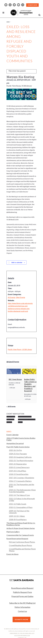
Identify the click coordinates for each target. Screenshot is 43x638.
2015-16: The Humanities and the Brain (21, 485)
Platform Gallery (13, 532)
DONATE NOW (32, 5)
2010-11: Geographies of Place (20, 507)
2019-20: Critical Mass (17, 471)
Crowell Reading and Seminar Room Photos (22, 550)
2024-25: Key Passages (18, 454)
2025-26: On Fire (15, 450)
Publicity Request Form (22, 592)
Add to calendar (16, 262)
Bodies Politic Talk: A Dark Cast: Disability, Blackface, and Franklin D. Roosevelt (31, 385)
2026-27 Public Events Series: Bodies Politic (20, 439)
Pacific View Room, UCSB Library (20, 349)
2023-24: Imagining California (20, 457)
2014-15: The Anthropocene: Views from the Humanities (22, 491)
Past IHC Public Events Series (18, 447)
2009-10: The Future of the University (19, 512)
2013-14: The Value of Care (19, 495)
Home (8, 21)
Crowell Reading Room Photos (20, 545)
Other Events (20, 297)
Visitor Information (22, 607)
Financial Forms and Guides (22, 596)
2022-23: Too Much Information (21, 461)
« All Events (11, 406)
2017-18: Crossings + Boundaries (21, 478)
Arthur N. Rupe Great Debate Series (20, 528)
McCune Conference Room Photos (22, 542)
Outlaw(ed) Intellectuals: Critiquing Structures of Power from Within (26, 419)
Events (8, 431)
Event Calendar (12, 435)
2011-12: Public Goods (17, 504)
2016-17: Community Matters (20, 481)
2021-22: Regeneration (18, 464)
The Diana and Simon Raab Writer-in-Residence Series (20, 524)
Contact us (22, 611)
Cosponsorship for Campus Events (20, 535)
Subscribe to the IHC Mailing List (22, 603)
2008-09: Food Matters (18, 520)
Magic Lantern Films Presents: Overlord (10, 419)
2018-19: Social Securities (18, 474)
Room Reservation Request (17, 539)
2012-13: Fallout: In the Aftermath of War (22, 500)
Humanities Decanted (15, 443)
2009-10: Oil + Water (17, 516)
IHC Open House (15, 379)
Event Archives (12, 554)
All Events (11, 297)
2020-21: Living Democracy (19, 467)
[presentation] (14, 371)
